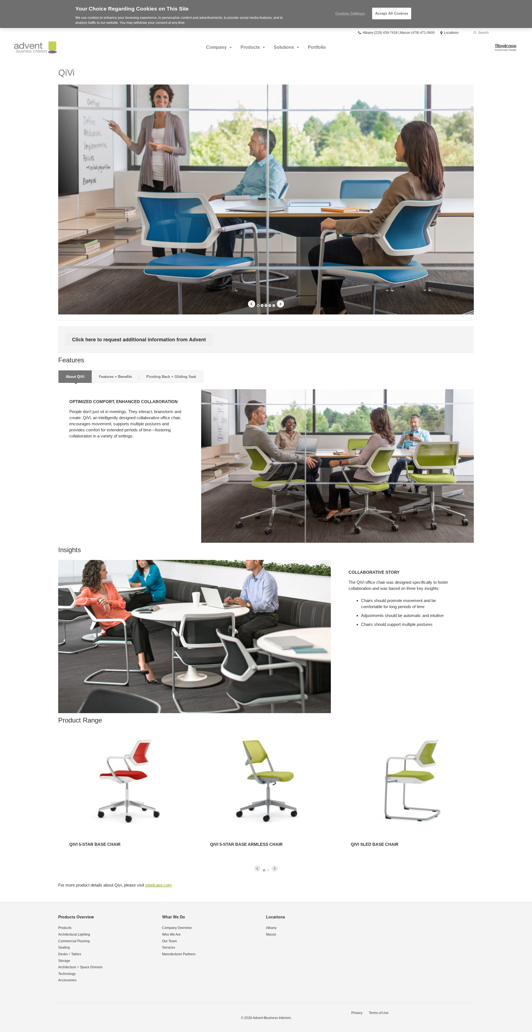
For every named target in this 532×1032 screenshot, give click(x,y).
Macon (271, 934)
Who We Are (171, 934)
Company (216, 47)
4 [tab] (269, 305)
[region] (266, 14)
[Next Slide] (280, 304)
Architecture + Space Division (80, 967)
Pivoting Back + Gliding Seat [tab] (171, 377)
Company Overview (177, 928)
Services (168, 947)
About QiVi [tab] (75, 377)
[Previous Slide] (251, 304)
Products (250, 47)
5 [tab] (273, 305)
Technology (67, 974)
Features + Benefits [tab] (115, 377)
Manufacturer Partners (179, 954)
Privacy (356, 1013)
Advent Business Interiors (272, 1018)
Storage (64, 961)
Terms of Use (378, 1013)
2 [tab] (262, 305)
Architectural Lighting (74, 934)
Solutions (284, 47)
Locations (275, 917)
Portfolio (317, 47)
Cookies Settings (350, 13)
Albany (271, 928)
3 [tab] (266, 305)
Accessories (67, 980)
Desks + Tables (69, 954)
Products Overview (76, 917)
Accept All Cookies (391, 13)
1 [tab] (258, 305)
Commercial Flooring (74, 941)
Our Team (169, 941)
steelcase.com (158, 885)
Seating (64, 947)
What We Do (173, 917)
